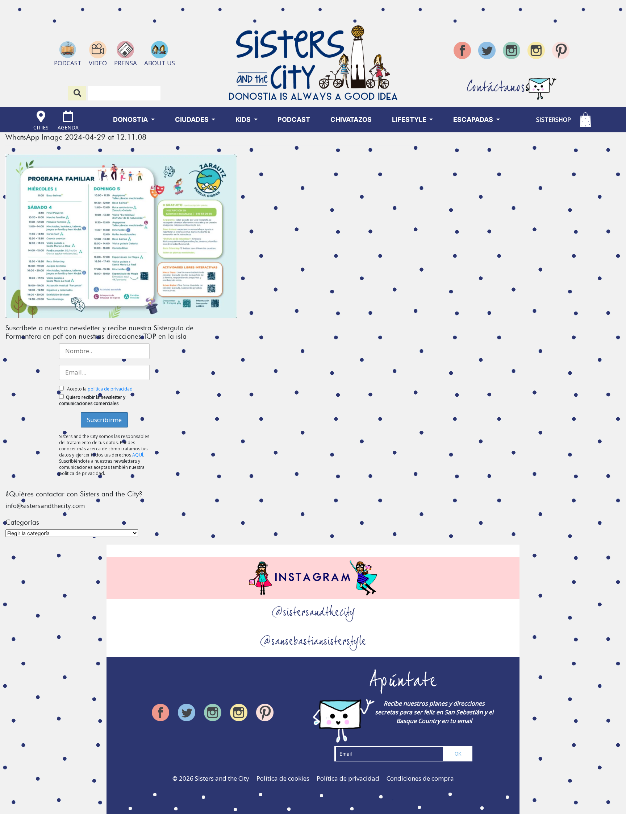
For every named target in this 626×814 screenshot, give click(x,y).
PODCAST (293, 119)
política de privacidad (110, 389)
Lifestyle (410, 119)
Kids (243, 119)
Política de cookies (282, 778)
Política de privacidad (348, 778)
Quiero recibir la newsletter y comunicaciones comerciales (92, 400)
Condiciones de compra (420, 778)
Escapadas (473, 119)
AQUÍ (137, 455)
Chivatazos (351, 119)
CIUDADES (192, 119)
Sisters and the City (222, 778)
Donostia (131, 119)
